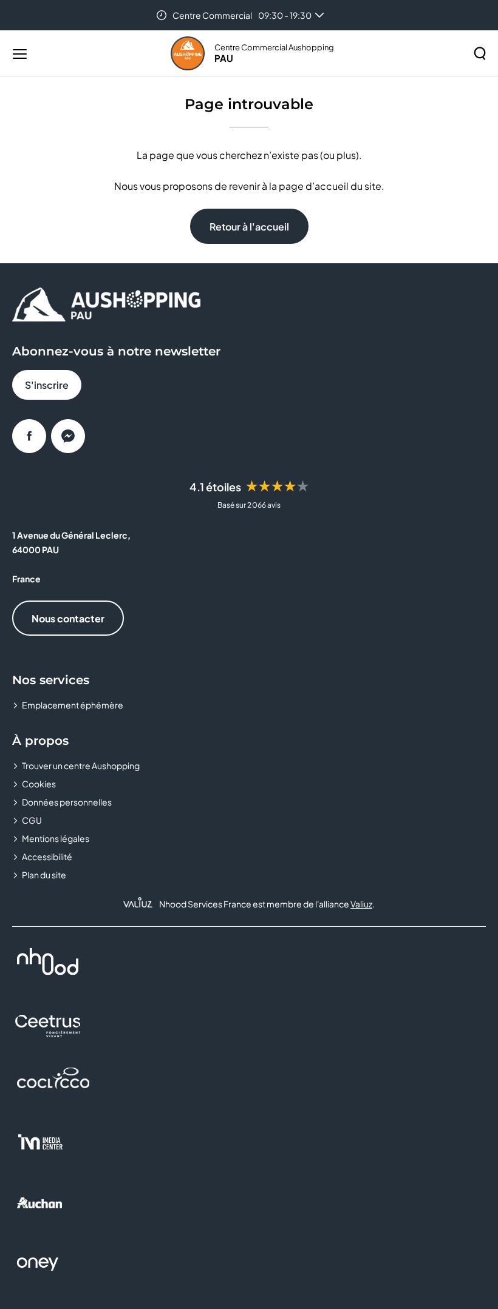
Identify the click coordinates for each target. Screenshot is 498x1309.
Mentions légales (55, 838)
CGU (32, 820)
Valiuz (361, 903)
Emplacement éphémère (72, 704)
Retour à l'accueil (249, 226)
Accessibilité (47, 856)
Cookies (39, 783)
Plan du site (44, 874)
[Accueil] (188, 53)
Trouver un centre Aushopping (81, 765)
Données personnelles (67, 801)
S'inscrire (47, 385)
